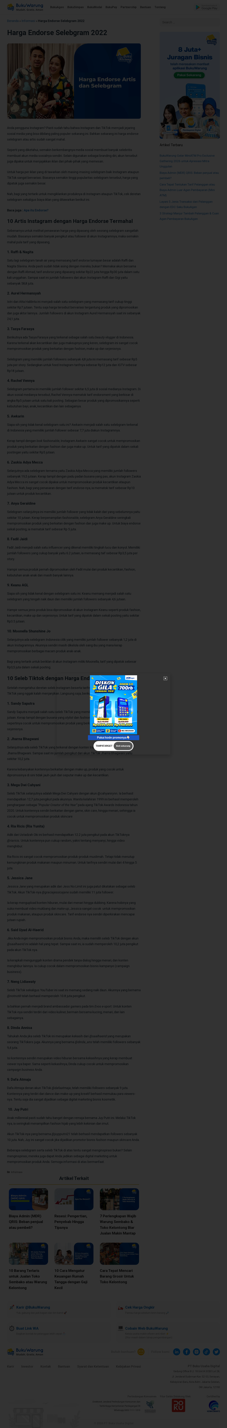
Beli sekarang (123, 746)
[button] (165, 678)
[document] (113, 714)
